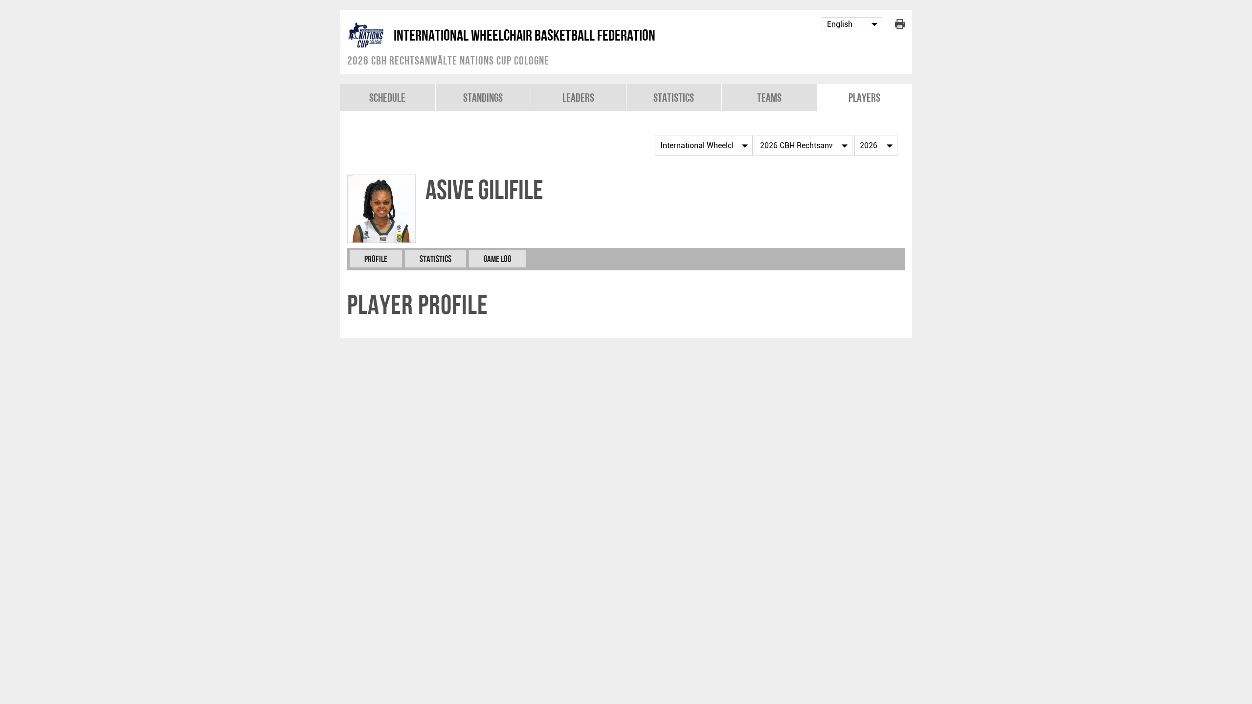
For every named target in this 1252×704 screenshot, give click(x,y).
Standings (483, 97)
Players (864, 97)
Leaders (578, 97)
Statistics (673, 97)
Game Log (497, 259)
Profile (375, 259)
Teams (769, 97)
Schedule (387, 97)
